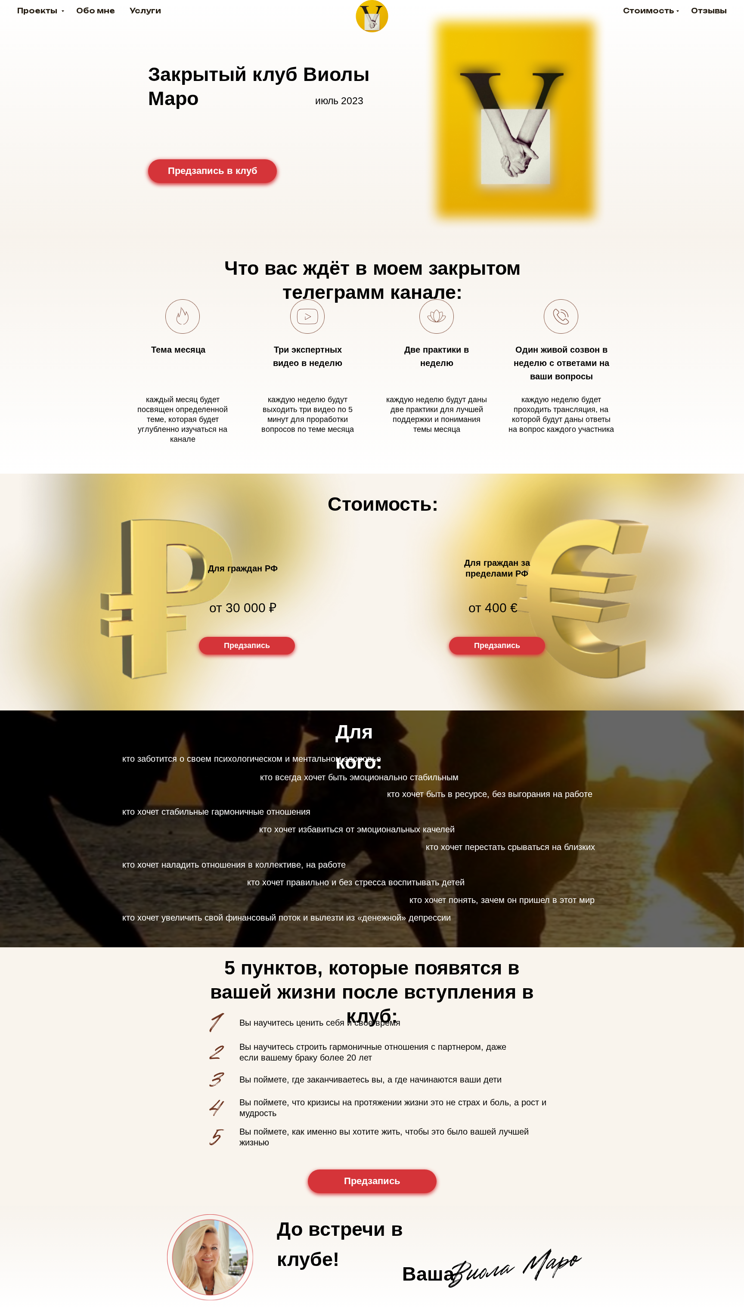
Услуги (145, 10)
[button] (247, 645)
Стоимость (648, 10)
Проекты (38, 10)
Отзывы (709, 10)
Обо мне (95, 10)
